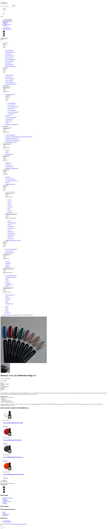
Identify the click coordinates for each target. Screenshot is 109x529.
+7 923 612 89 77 (6, 27)
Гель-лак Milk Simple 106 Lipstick (12, 440)
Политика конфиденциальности (20, 524)
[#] (13, 6)
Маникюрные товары (7, 21)
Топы (4, 513)
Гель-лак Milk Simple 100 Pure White (13, 422)
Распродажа (5, 22)
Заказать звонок (4, 38)
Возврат (4, 502)
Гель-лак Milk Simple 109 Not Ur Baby (13, 474)
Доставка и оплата (7, 24)
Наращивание (6, 514)
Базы (4, 511)
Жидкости (5, 515)
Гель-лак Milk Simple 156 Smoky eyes (13, 457)
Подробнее (5, 426)
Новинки (5, 23)
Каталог (4, 499)
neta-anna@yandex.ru (7, 28)
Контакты (5, 25)
